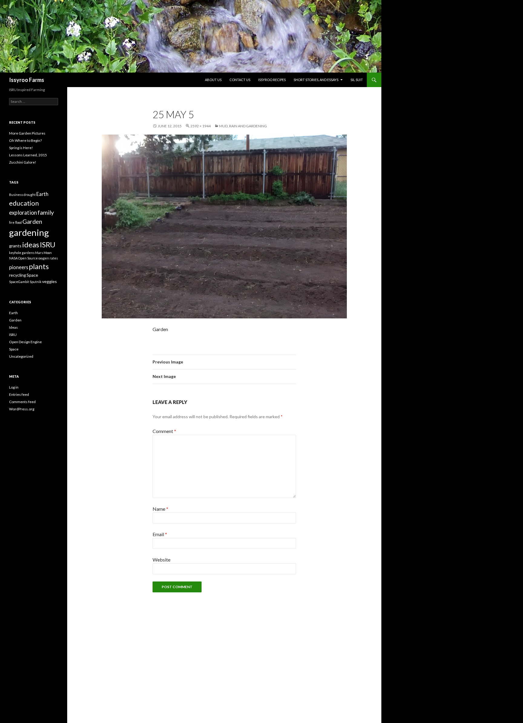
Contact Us (239, 80)
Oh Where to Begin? (25, 140)
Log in (13, 387)
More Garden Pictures (27, 133)
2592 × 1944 (200, 126)
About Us (213, 80)
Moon (48, 253)
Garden (32, 221)
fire (12, 222)
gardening (29, 232)
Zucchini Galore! (22, 162)
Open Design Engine (25, 342)
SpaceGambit (19, 282)
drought (30, 195)
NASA (13, 258)
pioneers (18, 267)
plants (39, 266)
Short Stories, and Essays (316, 80)
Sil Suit (356, 80)
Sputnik (35, 282)
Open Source (28, 258)
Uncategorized (21, 356)
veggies (49, 281)
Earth (42, 194)
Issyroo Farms (26, 80)
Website (161, 559)
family (46, 212)
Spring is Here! (21, 147)
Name (160, 509)
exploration (23, 212)
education (24, 203)
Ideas (13, 327)
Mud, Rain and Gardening (243, 126)
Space (32, 275)
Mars (39, 253)
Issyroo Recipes (272, 80)
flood (18, 222)
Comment (164, 431)
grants (15, 245)
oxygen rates (48, 258)
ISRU (47, 244)
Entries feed (19, 394)
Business (16, 195)
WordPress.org (21, 409)
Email (160, 534)
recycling (17, 275)
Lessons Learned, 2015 (28, 155)
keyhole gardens (22, 253)
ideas (30, 244)
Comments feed (22, 401)
